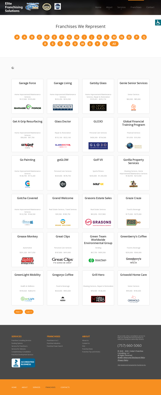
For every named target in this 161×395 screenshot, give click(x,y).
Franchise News (87, 349)
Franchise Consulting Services (21, 340)
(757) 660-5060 (130, 345)
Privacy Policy (123, 360)
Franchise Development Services (22, 355)
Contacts (65, 387)
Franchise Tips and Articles (91, 352)
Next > (18, 312)
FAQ (83, 346)
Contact (150, 7)
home (14, 387)
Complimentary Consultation (21, 352)
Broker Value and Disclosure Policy (131, 357)
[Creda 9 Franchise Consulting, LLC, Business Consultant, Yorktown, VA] (23, 363)
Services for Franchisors (19, 346)
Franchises (136, 7)
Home (98, 7)
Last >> (29, 312)
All (114, 44)
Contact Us (86, 343)
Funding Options (17, 343)
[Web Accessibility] (158, 22)
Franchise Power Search (55, 346)
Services (121, 7)
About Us (85, 340)
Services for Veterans (19, 349)
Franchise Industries (53, 343)
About (109, 7)
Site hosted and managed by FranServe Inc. (132, 365)
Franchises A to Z (52, 340)
